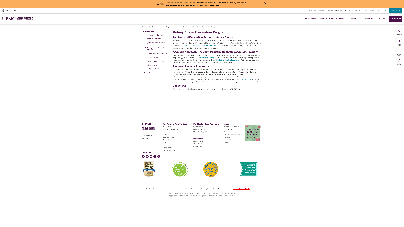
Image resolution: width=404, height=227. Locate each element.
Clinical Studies (198, 144)
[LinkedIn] (151, 156)
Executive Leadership (231, 132)
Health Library (167, 147)
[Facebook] (143, 156)
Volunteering (228, 140)
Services (165, 134)
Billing (165, 142)
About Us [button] (369, 19)
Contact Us (150, 189)
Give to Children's (334, 11)
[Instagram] (147, 156)
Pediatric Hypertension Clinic (156, 43)
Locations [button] (354, 19)
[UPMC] (17, 18)
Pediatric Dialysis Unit (155, 38)
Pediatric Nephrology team (228, 60)
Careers (226, 142)
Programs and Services (154, 35)
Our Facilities (197, 146)
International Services (314, 11)
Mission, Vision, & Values (231, 126)
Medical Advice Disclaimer (189, 189)
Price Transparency (169, 150)
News (347, 11)
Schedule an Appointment (171, 129)
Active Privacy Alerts (241, 189)
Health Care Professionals (364, 11)
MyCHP (382, 19)
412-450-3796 (10, 11)
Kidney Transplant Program (157, 53)
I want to (395, 19)
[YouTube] (158, 156)
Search (394, 11)
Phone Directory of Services (202, 132)
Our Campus (228, 129)
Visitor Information (169, 137)
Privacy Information (208, 189)
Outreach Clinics (153, 57)
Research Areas (198, 141)
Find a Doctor (310, 19)
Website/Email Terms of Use (167, 189)
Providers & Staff (152, 69)
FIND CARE (399, 34)
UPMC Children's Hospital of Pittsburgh (200, 46)
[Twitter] (154, 156)
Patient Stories (151, 65)
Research (382, 11)
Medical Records (168, 140)
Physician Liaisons (199, 129)
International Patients (170, 145)
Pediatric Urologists (208, 58)
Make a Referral (198, 126)
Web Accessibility (224, 189)
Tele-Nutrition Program (155, 61)
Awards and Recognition (232, 134)
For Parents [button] (325, 19)
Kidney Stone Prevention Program (156, 49)
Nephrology (149, 32)
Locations (149, 73)
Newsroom (227, 137)
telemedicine (246, 79)
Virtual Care (399, 55)
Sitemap (254, 189)
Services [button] (340, 19)
